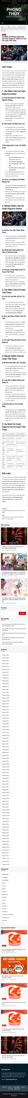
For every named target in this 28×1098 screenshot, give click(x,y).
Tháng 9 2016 (5, 855)
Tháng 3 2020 (5, 835)
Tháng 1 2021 (5, 807)
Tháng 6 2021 (5, 804)
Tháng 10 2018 (5, 850)
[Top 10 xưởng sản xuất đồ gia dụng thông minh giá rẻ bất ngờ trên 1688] (14, 939)
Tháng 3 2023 (5, 755)
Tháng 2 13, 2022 (13, 43)
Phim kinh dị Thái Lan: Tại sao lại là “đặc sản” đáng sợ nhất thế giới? (12, 643)
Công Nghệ (4, 877)
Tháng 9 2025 (5, 672)
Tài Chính (4, 908)
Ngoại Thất (14, 3)
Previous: (13, 510)
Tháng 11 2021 (5, 795)
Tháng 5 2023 (5, 749)
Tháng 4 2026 (5, 660)
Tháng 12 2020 (5, 809)
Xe (2, 923)
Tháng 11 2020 (5, 812)
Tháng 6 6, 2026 (13, 979)
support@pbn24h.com (11, 1079)
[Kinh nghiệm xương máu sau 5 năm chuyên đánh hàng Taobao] (14, 965)
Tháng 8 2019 (5, 844)
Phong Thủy (14, 11)
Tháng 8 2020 (5, 821)
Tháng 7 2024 (5, 709)
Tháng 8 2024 (5, 706)
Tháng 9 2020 (5, 818)
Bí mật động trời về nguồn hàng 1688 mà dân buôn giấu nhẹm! (13, 638)
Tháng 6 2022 (5, 778)
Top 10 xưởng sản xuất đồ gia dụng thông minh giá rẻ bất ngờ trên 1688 (13, 624)
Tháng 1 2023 (5, 761)
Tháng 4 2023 (5, 752)
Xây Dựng (4, 920)
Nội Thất (4, 1)
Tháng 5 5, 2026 (13, 550)
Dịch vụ (4, 883)
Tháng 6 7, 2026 (13, 952)
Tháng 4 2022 (5, 784)
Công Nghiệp (14, 1)
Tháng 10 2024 (5, 701)
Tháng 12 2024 (5, 695)
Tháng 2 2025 (5, 689)
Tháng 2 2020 (5, 838)
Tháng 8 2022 (5, 775)
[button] (2, 22)
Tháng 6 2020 (5, 827)
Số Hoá (3, 903)
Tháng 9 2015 (5, 861)
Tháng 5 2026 (5, 658)
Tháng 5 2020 (5, 830)
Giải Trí (4, 34)
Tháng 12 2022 (5, 764)
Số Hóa (19, 1)
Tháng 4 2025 (5, 683)
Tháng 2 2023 (5, 758)
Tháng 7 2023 (5, 744)
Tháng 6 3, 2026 (13, 1032)
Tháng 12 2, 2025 (13, 603)
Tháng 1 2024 (5, 726)
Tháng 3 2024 (5, 721)
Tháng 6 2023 (5, 746)
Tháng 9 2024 (5, 703)
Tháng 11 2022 (5, 766)
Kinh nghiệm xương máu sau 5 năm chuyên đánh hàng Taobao (14, 629)
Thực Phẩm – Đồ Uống (7, 914)
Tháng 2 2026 (5, 663)
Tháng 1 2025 (5, 692)
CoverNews (21, 1093)
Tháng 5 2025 (5, 680)
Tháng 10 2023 (5, 735)
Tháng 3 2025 (5, 686)
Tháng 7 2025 (5, 675)
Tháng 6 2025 (5, 678)
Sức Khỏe (24, 1)
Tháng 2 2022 (5, 789)
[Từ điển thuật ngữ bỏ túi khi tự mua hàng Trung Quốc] (14, 992)
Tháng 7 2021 (5, 801)
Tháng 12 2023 (5, 729)
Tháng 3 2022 (5, 787)
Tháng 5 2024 (5, 715)
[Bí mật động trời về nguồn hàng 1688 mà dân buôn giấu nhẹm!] (14, 1018)
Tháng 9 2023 (5, 738)
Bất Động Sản (5, 874)
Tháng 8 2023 (5, 741)
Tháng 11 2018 (5, 847)
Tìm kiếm (4, 608)
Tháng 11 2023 (5, 732)
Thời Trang (4, 911)
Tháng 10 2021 (5, 798)
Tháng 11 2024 (5, 698)
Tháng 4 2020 (5, 832)
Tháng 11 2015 (5, 858)
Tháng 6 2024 (5, 712)
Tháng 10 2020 (5, 815)
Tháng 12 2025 (5, 669)
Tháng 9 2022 (5, 772)
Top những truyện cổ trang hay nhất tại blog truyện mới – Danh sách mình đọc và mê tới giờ (13, 599)
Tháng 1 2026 (5, 666)
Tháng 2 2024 (5, 723)
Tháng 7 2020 (5, 824)
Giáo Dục (4, 891)
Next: (13, 517)
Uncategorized (5, 917)
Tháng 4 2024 (5, 718)
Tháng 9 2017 (5, 852)
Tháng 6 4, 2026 (13, 1005)
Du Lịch (8, 1)
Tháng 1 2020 (5, 841)
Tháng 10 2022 (5, 769)
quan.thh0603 (6, 43)
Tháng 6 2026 (5, 655)
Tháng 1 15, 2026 (13, 575)
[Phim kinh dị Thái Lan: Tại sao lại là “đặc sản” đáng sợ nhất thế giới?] (14, 536)
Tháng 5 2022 (5, 781)
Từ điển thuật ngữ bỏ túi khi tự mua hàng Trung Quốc (13, 634)
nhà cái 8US (14, 71)
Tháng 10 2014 (5, 864)
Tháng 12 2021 (5, 792)
